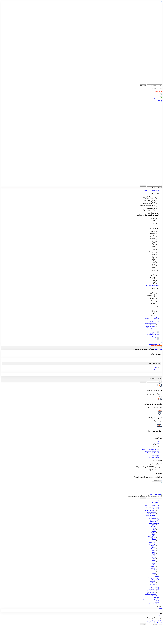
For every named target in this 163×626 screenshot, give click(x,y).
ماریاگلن (153, 534)
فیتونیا (154, 540)
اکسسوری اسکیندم (150, 328)
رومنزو (154, 571)
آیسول (154, 558)
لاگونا (154, 574)
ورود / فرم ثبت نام (154, 603)
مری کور (153, 526)
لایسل (154, 561)
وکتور (154, 556)
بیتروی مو (153, 582)
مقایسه (157, 602)
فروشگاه (157, 349)
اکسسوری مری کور (150, 323)
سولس (154, 565)
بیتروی (154, 553)
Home (154, 539)
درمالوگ (153, 548)
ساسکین (153, 566)
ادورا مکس (152, 542)
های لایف (153, 537)
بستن (160, 608)
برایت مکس (152, 543)
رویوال (154, 547)
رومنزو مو (153, 584)
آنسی (154, 529)
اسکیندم (153, 532)
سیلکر (154, 573)
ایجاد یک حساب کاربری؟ (155, 620)
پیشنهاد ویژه (156, 345)
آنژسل (154, 569)
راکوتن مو (153, 581)
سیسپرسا (153, 545)
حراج (155, 367)
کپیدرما (153, 563)
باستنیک (153, 568)
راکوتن (154, 552)
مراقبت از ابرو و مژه (152, 318)
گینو (154, 527)
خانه (161, 349)
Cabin (154, 524)
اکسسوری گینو (151, 324)
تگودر (154, 531)
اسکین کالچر (152, 535)
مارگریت (153, 555)
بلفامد (154, 560)
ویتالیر (154, 550)
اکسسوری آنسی (151, 326)
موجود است (154, 369)
